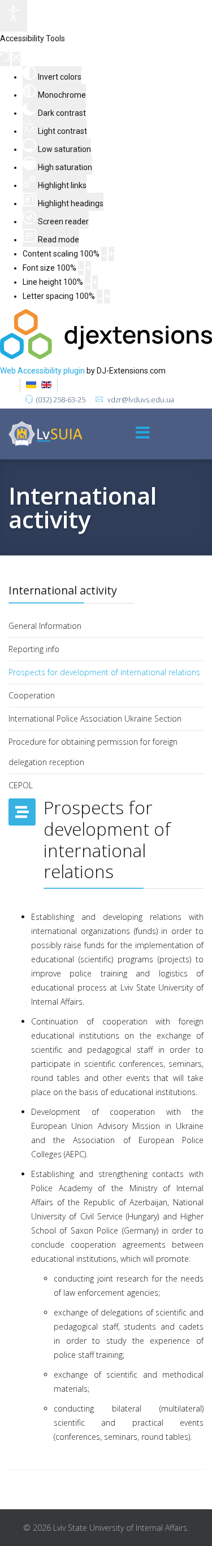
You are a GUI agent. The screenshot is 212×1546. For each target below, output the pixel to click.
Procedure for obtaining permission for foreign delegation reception (93, 751)
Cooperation (31, 695)
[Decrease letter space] (99, 296)
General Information (44, 625)
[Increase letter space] (107, 296)
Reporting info (33, 649)
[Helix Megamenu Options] (143, 434)
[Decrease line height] (87, 282)
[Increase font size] (88, 268)
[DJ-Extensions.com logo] (106, 356)
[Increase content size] (111, 254)
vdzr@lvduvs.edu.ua (140, 400)
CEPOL (20, 785)
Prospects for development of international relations (104, 672)
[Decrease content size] (104, 254)
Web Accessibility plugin (42, 370)
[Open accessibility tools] (13, 16)
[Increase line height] (95, 282)
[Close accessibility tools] (16, 59)
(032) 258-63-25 (60, 400)
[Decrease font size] (81, 268)
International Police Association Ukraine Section (94, 718)
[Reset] (5, 58)
